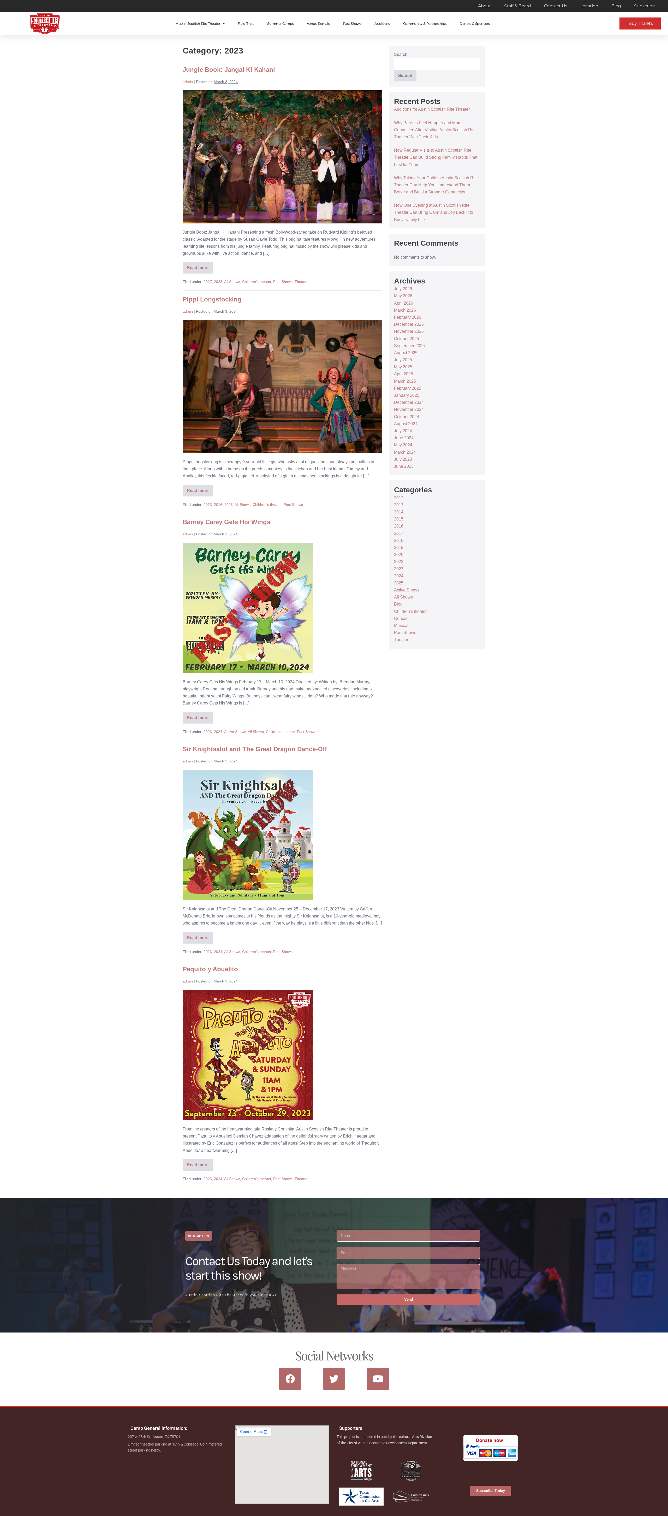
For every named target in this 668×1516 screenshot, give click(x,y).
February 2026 (407, 317)
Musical (401, 625)
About (484, 5)
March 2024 (405, 452)
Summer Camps (280, 23)
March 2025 (405, 381)
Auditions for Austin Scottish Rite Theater (432, 109)
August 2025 (406, 353)
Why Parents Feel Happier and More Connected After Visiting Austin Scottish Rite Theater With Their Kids (435, 130)
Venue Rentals (318, 23)
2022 (398, 561)
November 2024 (409, 409)
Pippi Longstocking (212, 299)
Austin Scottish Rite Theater (198, 23)
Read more (199, 266)
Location (589, 5)
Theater (301, 282)
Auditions (382, 23)
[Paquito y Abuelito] (248, 1055)
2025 (398, 583)
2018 (398, 540)
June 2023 (404, 466)
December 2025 (409, 324)
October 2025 (406, 338)
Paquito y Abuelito (210, 969)
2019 (398, 547)
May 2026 (403, 296)
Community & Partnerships (425, 23)
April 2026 (403, 303)
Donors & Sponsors (475, 23)
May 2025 (403, 367)
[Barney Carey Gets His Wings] (248, 608)
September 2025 (409, 346)
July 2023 (403, 459)
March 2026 (405, 310)
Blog (616, 5)
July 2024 (403, 431)
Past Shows (352, 23)
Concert (401, 618)
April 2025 (403, 374)
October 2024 (406, 416)
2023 (218, 282)
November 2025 (409, 331)
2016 (218, 504)
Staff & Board (517, 5)
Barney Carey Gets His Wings (226, 521)
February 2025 (407, 388)
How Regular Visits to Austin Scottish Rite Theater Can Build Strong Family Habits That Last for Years (435, 157)
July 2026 (403, 289)
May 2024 (403, 445)
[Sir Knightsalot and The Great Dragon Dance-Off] (248, 835)
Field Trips (246, 23)
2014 (398, 512)
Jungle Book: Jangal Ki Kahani (229, 69)
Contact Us (555, 5)
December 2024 (409, 402)
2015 (398, 519)
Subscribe (644, 5)
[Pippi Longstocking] (282, 386)
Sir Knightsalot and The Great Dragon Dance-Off (255, 749)
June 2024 (404, 438)
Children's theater (256, 282)
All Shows (232, 282)
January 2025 (406, 395)
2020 (398, 554)
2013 (208, 504)
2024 (218, 732)
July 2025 (403, 360)
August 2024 (406, 424)
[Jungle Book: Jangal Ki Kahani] (282, 156)
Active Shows (235, 732)
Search (400, 54)
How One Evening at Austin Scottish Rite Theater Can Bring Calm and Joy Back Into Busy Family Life (433, 212)
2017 (208, 282)
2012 (398, 498)
